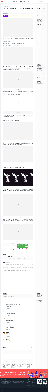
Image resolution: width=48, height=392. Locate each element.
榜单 (21, 1)
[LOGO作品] (16, 385)
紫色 (15, 264)
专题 (17, 1)
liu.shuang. (7, 332)
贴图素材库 (28, 382)
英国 (7, 6)
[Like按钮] (11, 249)
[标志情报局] (4, 1)
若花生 (7, 339)
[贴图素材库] (6, 385)
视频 (18, 264)
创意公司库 (28, 385)
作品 (24, 1)
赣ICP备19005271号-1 (44, 389)
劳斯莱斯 (19, 43)
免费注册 (41, 373)
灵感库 (28, 1)
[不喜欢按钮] (7, 308)
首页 (14, 1)
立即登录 (46, 373)
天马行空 (7, 318)
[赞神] (8, 339)
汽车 (5, 6)
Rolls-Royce (28, 38)
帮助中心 (33, 385)
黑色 (22, 264)
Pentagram (14, 38)
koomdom (8, 325)
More (44, 8)
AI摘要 (6, 15)
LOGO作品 (28, 381)
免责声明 (23, 268)
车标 (20, 264)
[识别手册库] (21, 385)
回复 (9, 308)
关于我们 (33, 381)
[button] (19, 249)
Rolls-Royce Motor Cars (26, 43)
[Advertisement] (18, 281)
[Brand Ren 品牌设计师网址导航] (11, 385)
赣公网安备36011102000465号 (37, 389)
